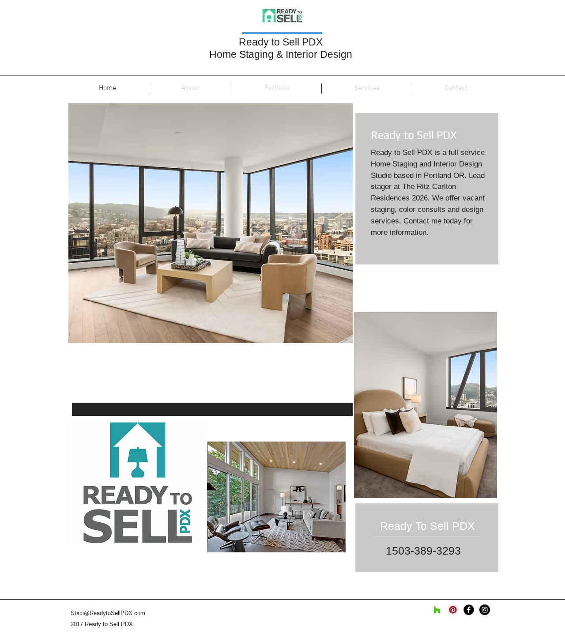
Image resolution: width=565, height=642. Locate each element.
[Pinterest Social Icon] (453, 609)
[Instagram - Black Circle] (484, 609)
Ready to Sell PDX (282, 42)
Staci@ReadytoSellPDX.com (108, 613)
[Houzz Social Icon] (437, 609)
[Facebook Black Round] (468, 609)
